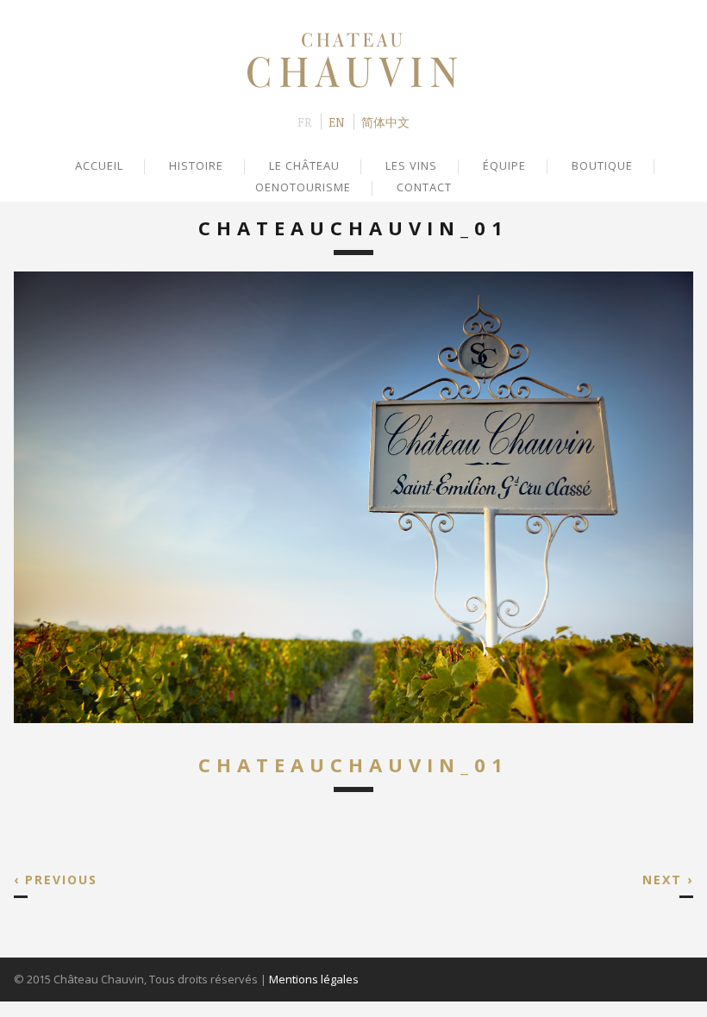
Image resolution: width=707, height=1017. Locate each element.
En (336, 122)
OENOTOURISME (303, 187)
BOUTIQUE (602, 165)
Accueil (99, 165)
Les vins (411, 165)
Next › (667, 879)
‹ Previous (55, 879)
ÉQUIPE (504, 165)
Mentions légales (314, 979)
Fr (304, 122)
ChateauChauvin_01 (353, 764)
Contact (424, 187)
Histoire (196, 165)
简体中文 (385, 122)
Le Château (304, 165)
